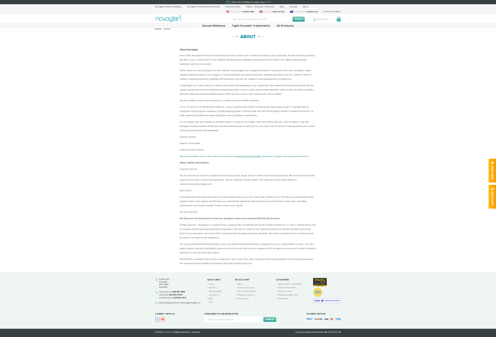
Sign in (240, 284)
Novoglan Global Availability (168, 6)
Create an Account (246, 287)
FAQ (210, 302)
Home (211, 284)
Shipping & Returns (245, 294)
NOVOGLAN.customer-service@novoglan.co (179, 302)
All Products (285, 26)
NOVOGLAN (167, 332)
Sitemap (196, 332)
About (306, 6)
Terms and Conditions (247, 291)
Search (299, 19)
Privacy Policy (243, 298)
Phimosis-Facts (233, 6)
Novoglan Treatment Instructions (203, 6)
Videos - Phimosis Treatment (260, 6)
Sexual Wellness (213, 26)
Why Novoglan (215, 291)
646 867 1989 (179, 291)
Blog (282, 6)
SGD (331, 12)
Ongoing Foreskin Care (288, 295)
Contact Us (214, 295)
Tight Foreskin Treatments (251, 26)
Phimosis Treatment (287, 287)
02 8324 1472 (179, 297)
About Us (213, 287)
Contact (293, 6)
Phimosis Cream (285, 291)
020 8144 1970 (176, 294)
